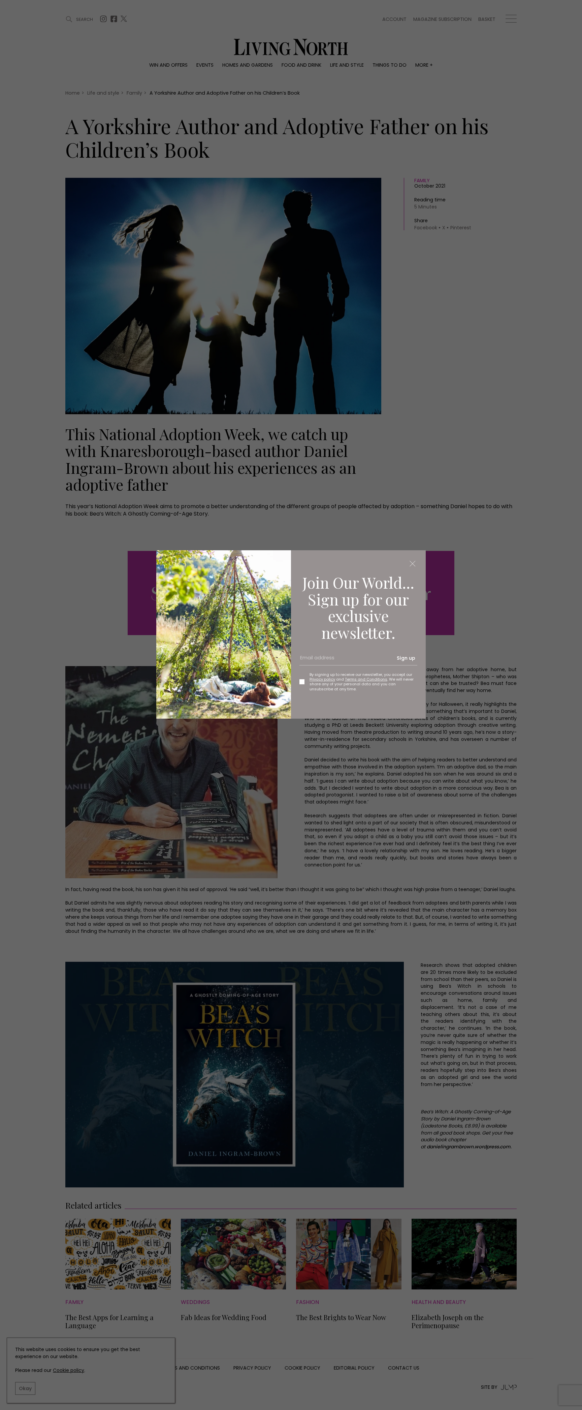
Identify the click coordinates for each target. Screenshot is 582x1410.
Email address (314, 660)
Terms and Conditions (366, 679)
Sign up (406, 658)
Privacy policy (322, 679)
